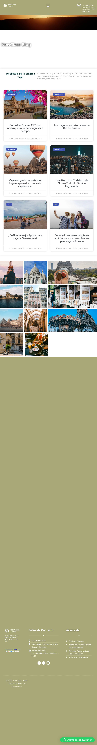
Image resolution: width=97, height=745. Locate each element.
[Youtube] (48, 663)
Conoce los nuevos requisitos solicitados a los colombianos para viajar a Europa (72, 238)
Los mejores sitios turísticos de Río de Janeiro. (72, 127)
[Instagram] (43, 663)
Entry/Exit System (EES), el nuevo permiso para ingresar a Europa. (25, 128)
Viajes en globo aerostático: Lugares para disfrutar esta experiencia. (25, 183)
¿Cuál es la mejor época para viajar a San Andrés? (25, 237)
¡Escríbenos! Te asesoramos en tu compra (88, 8)
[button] (48, 5)
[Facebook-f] (39, 663)
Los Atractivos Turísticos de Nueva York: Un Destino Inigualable (72, 183)
